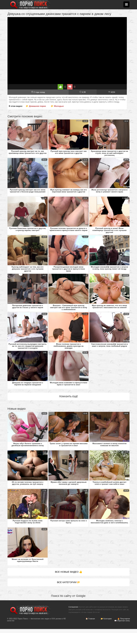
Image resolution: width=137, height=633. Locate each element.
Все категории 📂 (68, 582)
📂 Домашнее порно (36, 106)
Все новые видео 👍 (68, 572)
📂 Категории (106, 619)
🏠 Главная (90, 619)
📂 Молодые (57, 106)
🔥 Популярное (123, 619)
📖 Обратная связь (122, 621)
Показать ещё (68, 396)
